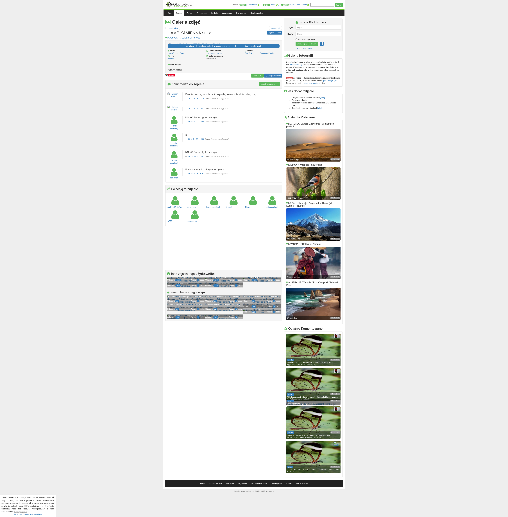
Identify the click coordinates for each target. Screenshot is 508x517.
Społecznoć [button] (202, 13)
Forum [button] (189, 13)
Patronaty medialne (259, 483)
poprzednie (173, 28)
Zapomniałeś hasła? (304, 48)
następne (275, 28)
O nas (202, 483)
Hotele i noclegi (256, 13)
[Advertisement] (223, 248)
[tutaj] (322, 97)
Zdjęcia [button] (179, 13)
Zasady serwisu (215, 483)
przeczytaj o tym (330, 80)
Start (170, 13)
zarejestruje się (295, 64)
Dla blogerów (276, 483)
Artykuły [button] (214, 13)
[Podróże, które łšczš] (179, 4)
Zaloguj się (301, 44)
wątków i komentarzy (294, 4)
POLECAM (258, 75)
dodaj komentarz (268, 84)
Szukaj (338, 5)
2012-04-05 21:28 (214, 53)
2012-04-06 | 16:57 (196, 108)
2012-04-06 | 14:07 (196, 156)
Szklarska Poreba (267, 53)
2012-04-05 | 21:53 (196, 173)
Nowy (313, 44)
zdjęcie (271, 32)
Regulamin (242, 483)
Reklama (230, 483)
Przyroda (172, 58)
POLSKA (248, 53)
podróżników (249, 4)
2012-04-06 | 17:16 (196, 98)
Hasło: (290, 34)
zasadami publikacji (312, 83)
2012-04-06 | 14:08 (196, 121)
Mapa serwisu (302, 483)
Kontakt (289, 483)
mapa (279, 32)
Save (172, 75)
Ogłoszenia (227, 13)
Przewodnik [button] (241, 13)
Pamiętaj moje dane (306, 39)
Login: (290, 27)
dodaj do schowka (274, 75)
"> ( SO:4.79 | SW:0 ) (176, 53)
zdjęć (270, 4)
